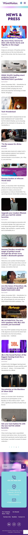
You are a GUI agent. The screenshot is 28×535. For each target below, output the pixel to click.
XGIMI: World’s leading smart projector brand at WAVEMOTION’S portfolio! (13, 77)
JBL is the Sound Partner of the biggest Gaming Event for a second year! (13, 357)
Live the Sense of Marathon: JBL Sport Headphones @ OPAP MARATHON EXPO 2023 (14, 288)
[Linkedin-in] (9, 524)
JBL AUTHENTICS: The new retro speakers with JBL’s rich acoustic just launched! (13, 322)
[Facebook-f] (19, 524)
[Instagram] (14, 524)
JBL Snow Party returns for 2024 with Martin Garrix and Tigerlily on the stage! (12, 43)
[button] (25, 3)
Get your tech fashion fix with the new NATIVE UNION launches (13, 426)
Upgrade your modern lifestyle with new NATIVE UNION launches (13, 215)
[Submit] (23, 466)
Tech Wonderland (8, 112)
